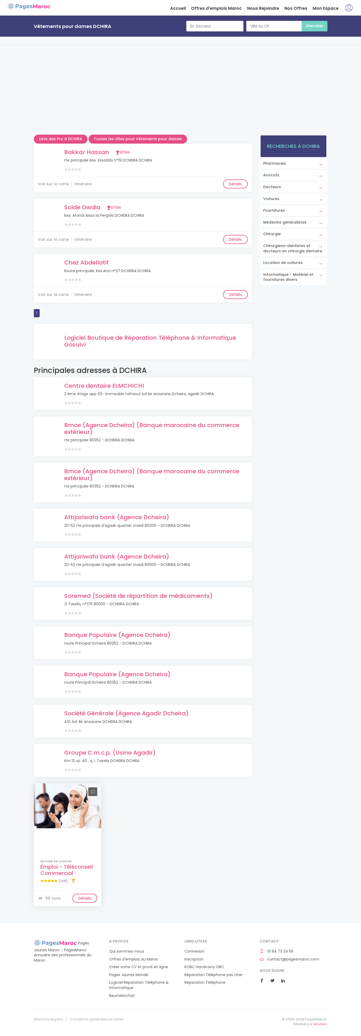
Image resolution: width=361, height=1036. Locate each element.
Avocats (271, 175)
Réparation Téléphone (204, 982)
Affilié (124, 152)
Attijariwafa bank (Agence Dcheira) (116, 517)
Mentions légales (48, 1019)
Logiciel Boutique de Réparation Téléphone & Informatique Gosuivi (150, 341)
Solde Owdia (82, 207)
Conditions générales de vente (96, 1019)
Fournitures (274, 210)
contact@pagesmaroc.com (292, 959)
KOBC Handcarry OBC (204, 966)
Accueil (178, 8)
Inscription (193, 959)
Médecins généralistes (285, 222)
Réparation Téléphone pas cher (213, 974)
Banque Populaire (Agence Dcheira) (117, 635)
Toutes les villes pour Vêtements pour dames (138, 138)
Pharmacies (274, 163)
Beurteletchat (122, 995)
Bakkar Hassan (86, 152)
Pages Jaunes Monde (128, 974)
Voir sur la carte (53, 184)
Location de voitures (283, 262)
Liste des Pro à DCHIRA (60, 138)
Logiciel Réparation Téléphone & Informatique (139, 985)
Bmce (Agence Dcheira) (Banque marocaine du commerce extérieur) (151, 428)
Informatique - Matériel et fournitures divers (288, 277)
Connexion (194, 951)
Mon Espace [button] (326, 8)
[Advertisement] (180, 98)
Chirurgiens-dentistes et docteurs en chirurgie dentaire (292, 248)
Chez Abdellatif (86, 262)
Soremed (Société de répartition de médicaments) (138, 596)
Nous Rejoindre (263, 8)
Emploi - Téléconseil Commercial (66, 870)
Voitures (271, 198)
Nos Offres (295, 8)
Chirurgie (272, 233)
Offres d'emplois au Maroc (133, 959)
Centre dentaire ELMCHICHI (104, 386)
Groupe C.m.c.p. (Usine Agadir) (110, 753)
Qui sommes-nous (126, 951)
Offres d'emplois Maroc (216, 8)
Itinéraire (83, 184)
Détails (235, 184)
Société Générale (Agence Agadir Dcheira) (126, 713)
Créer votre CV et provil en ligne (138, 966)
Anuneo (320, 1023)
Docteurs (272, 187)
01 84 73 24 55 (279, 951)
